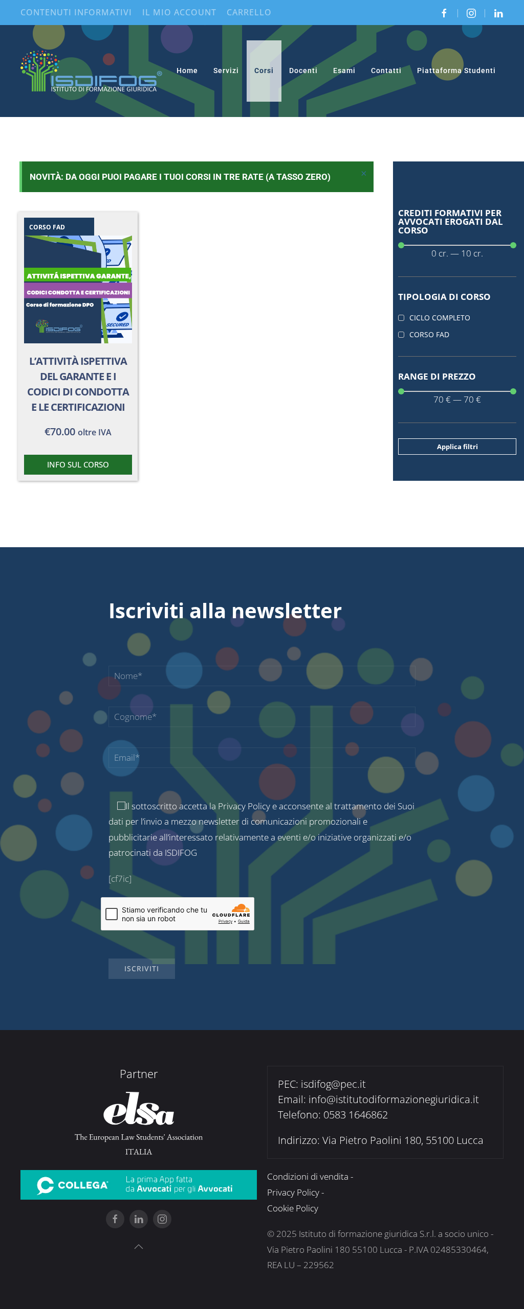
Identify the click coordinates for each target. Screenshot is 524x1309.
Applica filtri (457, 446)
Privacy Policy (244, 806)
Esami (344, 70)
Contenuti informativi (76, 12)
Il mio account (179, 12)
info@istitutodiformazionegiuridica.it (394, 1099)
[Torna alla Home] (91, 71)
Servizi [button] (226, 70)
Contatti (386, 70)
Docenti (303, 70)
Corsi (264, 70)
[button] (139, 1247)
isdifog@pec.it (333, 1084)
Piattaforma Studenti (456, 70)
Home (187, 70)
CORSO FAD (47, 227)
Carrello (249, 12)
